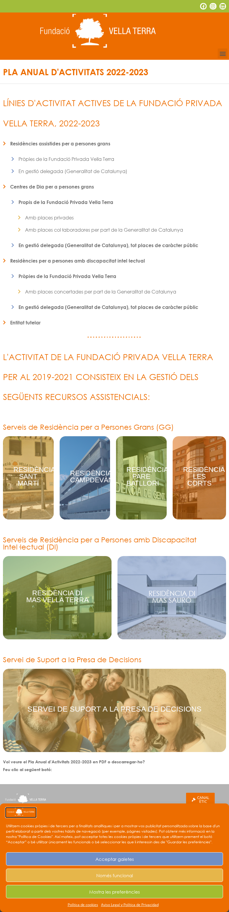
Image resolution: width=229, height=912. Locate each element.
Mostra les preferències (114, 892)
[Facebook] (203, 6)
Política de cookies (83, 904)
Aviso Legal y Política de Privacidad (130, 904)
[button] (223, 53)
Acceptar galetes (114, 859)
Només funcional (114, 875)
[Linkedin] (222, 6)
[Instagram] (213, 6)
